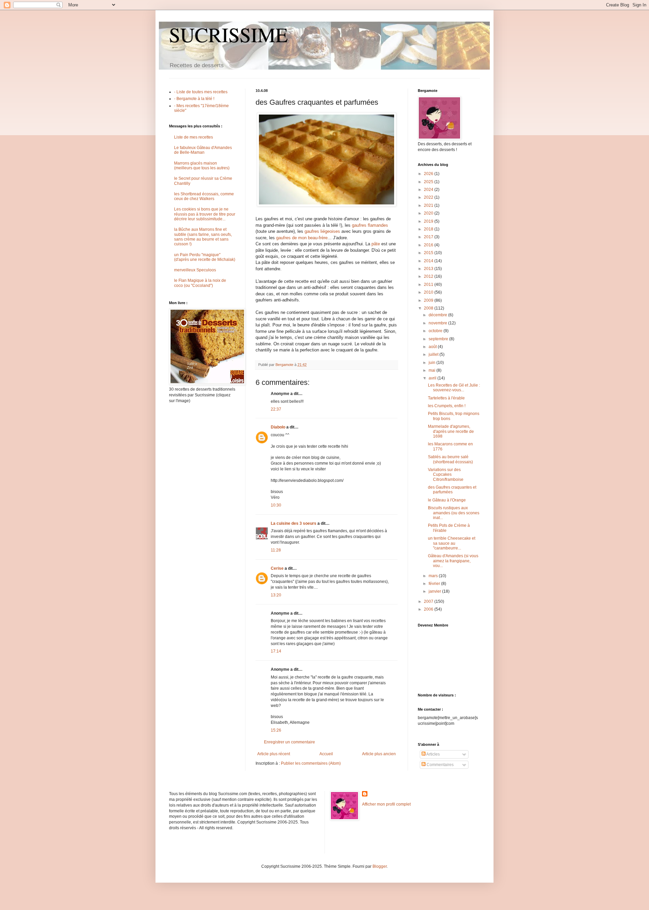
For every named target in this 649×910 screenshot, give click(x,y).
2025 (429, 181)
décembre (438, 315)
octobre (436, 330)
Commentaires (440, 764)
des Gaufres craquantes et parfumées (452, 489)
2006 (429, 609)
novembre (438, 323)
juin (432, 362)
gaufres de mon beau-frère (302, 237)
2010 (429, 292)
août (433, 346)
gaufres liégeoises (322, 231)
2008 (429, 308)
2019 (429, 221)
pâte (375, 243)
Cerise (277, 568)
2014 (429, 261)
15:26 (276, 730)
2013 (429, 268)
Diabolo (278, 427)
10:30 (276, 505)
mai (432, 370)
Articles (433, 754)
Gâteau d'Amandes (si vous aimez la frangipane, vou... (453, 561)
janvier (435, 591)
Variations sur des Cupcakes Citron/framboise (445, 474)
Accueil (326, 754)
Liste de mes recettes (193, 137)
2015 (429, 252)
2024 (429, 189)
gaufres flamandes (370, 225)
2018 (429, 229)
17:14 (276, 651)
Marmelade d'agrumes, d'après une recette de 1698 (451, 431)
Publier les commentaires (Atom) (311, 763)
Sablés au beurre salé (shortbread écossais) (450, 459)
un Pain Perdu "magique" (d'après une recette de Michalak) (204, 257)
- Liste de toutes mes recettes (200, 92)
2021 (429, 205)
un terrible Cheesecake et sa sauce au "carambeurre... (451, 543)
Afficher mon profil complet (386, 804)
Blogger (379, 866)
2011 (429, 284)
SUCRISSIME (228, 34)
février (435, 583)
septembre (439, 339)
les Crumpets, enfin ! (446, 405)
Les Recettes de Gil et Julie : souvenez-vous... (454, 387)
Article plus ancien (379, 754)
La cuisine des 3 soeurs (293, 523)
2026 (429, 173)
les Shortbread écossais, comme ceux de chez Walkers (204, 196)
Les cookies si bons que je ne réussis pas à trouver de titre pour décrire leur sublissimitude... (204, 214)
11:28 (276, 550)
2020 (429, 213)
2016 (429, 245)
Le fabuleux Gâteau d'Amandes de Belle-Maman (203, 150)
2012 (429, 276)
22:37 (276, 409)
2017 (429, 237)
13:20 (276, 595)
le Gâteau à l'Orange (447, 500)
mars (434, 575)
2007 (429, 601)
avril (433, 378)
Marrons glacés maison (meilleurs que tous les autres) (202, 165)
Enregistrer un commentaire (289, 742)
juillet (434, 354)
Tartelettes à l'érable (446, 398)
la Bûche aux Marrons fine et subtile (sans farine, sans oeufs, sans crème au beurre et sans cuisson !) (203, 236)
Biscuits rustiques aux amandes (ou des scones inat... (453, 513)
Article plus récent (273, 754)
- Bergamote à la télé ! (194, 98)
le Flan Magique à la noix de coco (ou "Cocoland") (200, 283)
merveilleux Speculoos (195, 270)
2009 (429, 300)
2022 (429, 197)
